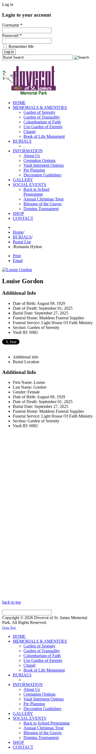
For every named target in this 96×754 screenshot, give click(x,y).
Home (18, 232)
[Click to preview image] (17, 269)
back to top (11, 602)
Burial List (22, 242)
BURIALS (22, 237)
